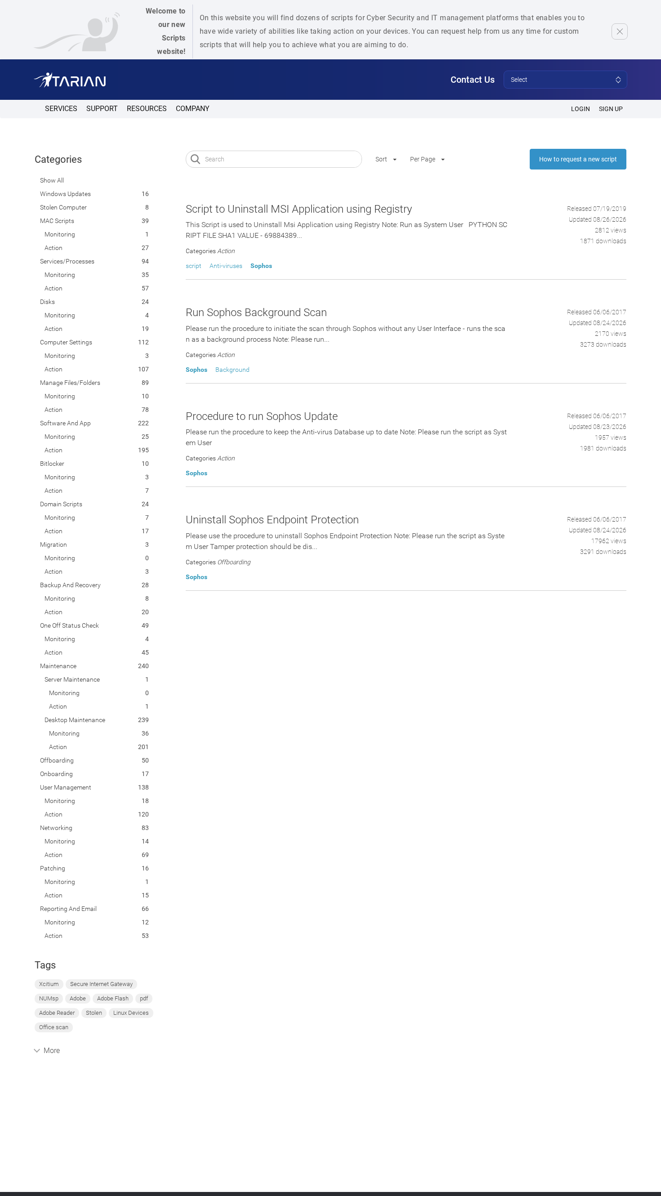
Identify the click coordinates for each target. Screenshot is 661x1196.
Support (102, 108)
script (193, 265)
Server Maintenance (72, 679)
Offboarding (57, 760)
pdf (144, 998)
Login (580, 108)
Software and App (65, 423)
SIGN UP (611, 108)
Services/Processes (67, 261)
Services (61, 108)
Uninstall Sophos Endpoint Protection (272, 519)
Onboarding (56, 773)
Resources (147, 108)
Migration (53, 544)
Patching (52, 868)
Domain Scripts (61, 504)
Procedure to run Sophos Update (262, 416)
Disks (47, 301)
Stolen (94, 1012)
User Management (65, 787)
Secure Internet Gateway (101, 984)
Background (232, 369)
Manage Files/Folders (70, 382)
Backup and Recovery (70, 585)
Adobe (78, 998)
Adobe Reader (57, 1012)
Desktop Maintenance (75, 719)
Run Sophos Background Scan (256, 312)
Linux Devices (131, 1012)
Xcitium (49, 984)
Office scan (53, 1027)
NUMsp (48, 998)
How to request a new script (578, 159)
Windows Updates (65, 193)
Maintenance (58, 665)
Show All (52, 180)
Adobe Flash (113, 998)
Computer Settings (66, 342)
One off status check (69, 625)
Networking (56, 827)
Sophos (261, 265)
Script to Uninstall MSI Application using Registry (299, 209)
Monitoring (60, 234)
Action (54, 247)
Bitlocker (52, 463)
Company (193, 108)
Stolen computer (63, 207)
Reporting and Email (68, 908)
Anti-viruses (226, 265)
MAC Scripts (57, 220)
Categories (58, 159)
